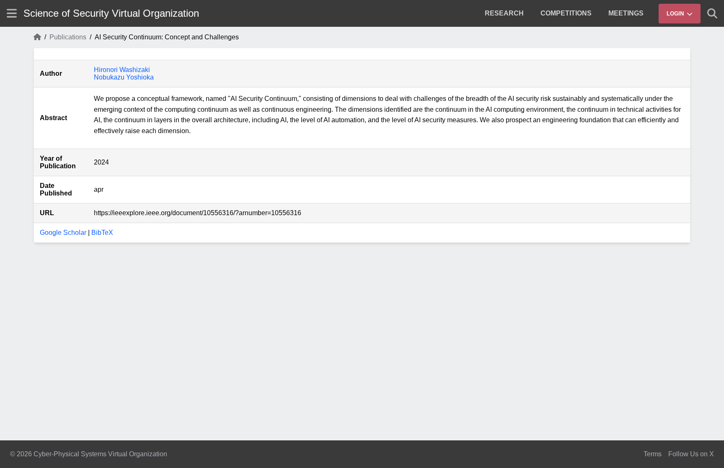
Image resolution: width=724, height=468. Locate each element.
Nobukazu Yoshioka (124, 77)
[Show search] (712, 13)
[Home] (37, 37)
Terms (653, 454)
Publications (67, 37)
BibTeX (102, 232)
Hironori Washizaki (122, 69)
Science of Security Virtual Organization (111, 13)
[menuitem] (504, 13)
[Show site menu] (12, 13)
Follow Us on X (691, 454)
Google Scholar (63, 232)
